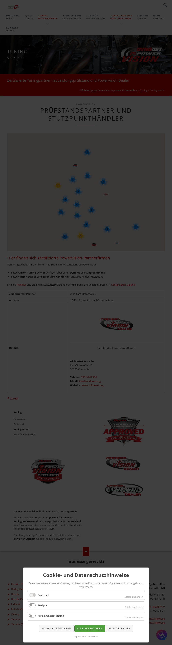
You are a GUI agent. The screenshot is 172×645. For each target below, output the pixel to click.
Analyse (42, 605)
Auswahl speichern (56, 628)
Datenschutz (92, 636)
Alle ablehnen (119, 628)
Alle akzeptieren (90, 628)
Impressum (79, 636)
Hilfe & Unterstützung (50, 615)
